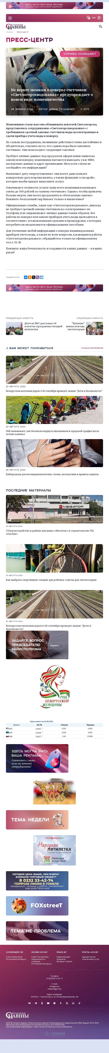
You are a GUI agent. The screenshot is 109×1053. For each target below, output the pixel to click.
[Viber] (37, 277)
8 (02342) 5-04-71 (54, 978)
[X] (33, 277)
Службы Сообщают (80, 53)
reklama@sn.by (54, 989)
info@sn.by (54, 986)
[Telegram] (41, 277)
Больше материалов (92, 348)
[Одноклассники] (29, 277)
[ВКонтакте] (25, 277)
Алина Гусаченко (62, 109)
